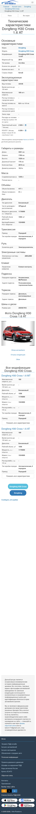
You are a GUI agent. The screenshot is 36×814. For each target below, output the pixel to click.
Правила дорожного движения (12, 762)
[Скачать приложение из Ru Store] (27, 800)
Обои (18, 359)
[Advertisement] (18, 588)
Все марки (26, 15)
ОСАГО (31, 139)
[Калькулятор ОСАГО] (25, 130)
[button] (3, 333)
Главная (6, 7)
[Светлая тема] (4, 791)
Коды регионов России (9, 768)
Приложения (6, 783)
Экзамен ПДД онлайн (9, 744)
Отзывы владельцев (18, 355)
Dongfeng (27, 7)
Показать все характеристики (18, 423)
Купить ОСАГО (6, 771)
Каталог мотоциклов (8, 750)
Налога (25, 139)
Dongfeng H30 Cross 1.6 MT (16, 375)
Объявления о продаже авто (11, 753)
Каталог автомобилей (9, 747)
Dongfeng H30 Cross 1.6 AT (15, 428)
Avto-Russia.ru (17, 811)
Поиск (10, 15)
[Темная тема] (9, 791)
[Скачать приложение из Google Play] (9, 805)
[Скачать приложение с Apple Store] (9, 800)
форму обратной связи (15, 724)
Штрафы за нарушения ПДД (11, 765)
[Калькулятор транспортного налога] (25, 125)
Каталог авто (16, 7)
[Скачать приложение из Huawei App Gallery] (27, 805)
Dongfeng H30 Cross (12, 9)
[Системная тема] (14, 791)
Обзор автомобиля (18, 350)
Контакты (4, 780)
